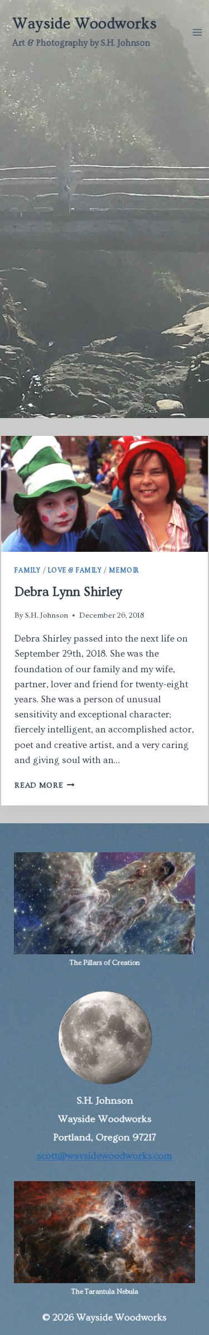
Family (27, 570)
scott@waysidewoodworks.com (104, 1156)
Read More (44, 785)
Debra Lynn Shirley (68, 592)
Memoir (124, 570)
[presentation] (104, 494)
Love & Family (75, 570)
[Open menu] (197, 32)
